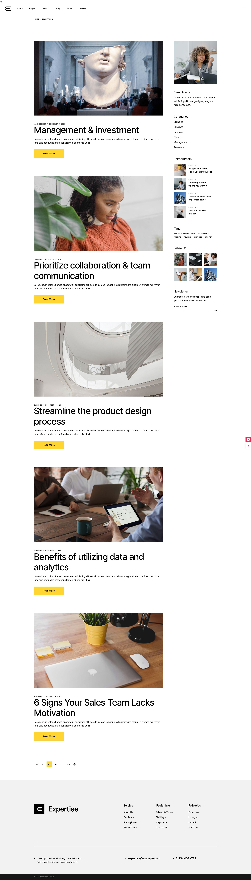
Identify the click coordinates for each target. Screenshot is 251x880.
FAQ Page (161, 817)
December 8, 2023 (53, 259)
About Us (128, 812)
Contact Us (162, 827)
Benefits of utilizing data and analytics (89, 561)
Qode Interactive (47, 877)
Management (40, 124)
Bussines (38, 259)
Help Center (162, 822)
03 (56, 764)
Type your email (181, 307)
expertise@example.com (144, 858)
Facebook (194, 812)
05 (68, 764)
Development (189, 234)
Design (177, 234)
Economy (179, 132)
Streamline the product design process (93, 416)
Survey (208, 237)
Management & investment (86, 130)
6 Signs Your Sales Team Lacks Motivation (94, 707)
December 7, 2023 (53, 696)
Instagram (194, 817)
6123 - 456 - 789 (186, 858)
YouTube (193, 827)
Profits (177, 237)
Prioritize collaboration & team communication (92, 270)
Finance (178, 137)
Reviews (187, 237)
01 (43, 764)
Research (38, 696)
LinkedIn (193, 822)
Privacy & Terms (164, 812)
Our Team (129, 817)
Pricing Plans (130, 822)
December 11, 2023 (57, 124)
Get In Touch (130, 827)
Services (198, 237)
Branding (178, 121)
